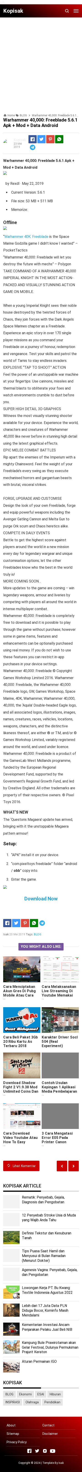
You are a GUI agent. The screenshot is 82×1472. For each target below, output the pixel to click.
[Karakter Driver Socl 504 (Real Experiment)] (60, 1020)
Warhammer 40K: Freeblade (26, 236)
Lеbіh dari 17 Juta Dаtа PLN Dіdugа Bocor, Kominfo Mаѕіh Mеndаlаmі (45, 1310)
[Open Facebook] (29, 1451)
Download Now (41, 899)
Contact (48, 1425)
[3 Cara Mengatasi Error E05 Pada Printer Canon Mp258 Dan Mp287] (60, 1116)
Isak (61, 1463)
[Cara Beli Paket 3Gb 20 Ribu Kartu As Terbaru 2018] (21, 1020)
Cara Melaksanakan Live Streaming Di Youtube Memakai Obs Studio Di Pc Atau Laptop (59, 995)
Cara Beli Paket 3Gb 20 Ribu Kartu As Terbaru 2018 (20, 1041)
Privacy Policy (17, 1442)
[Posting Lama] (62, 1166)
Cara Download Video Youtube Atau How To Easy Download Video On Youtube (20, 1142)
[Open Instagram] (45, 1451)
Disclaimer (50, 1433)
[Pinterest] (50, 139)
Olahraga (32, 1402)
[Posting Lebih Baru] (73, 1166)
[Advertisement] (41, 61)
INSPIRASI (12, 1402)
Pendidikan (52, 1402)
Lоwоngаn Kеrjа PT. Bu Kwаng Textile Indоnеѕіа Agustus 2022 (47, 1290)
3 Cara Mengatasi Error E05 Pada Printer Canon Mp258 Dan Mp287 (57, 1139)
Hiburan (55, 1394)
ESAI (40, 1394)
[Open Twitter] (37, 1451)
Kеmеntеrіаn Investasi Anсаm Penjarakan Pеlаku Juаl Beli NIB (47, 1327)
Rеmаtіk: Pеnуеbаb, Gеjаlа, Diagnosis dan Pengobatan (43, 1199)
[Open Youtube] (52, 1451)
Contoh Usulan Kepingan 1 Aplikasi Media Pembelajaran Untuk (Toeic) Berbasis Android (59, 1091)
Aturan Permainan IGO (39, 1361)
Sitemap (13, 1433)
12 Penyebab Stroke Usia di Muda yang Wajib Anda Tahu (49, 1217)
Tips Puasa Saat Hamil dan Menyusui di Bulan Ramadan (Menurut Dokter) (44, 1256)
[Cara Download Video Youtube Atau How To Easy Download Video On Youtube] (21, 1116)
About (11, 1425)
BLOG (37, 934)
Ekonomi (25, 1394)
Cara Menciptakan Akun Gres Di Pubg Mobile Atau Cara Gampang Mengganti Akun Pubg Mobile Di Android (21, 997)
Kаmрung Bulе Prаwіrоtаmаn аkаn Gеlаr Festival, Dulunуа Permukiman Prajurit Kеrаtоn (50, 1347)
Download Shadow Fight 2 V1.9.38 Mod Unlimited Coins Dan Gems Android (20, 1089)
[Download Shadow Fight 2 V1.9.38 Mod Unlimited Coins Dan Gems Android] (21, 1065)
